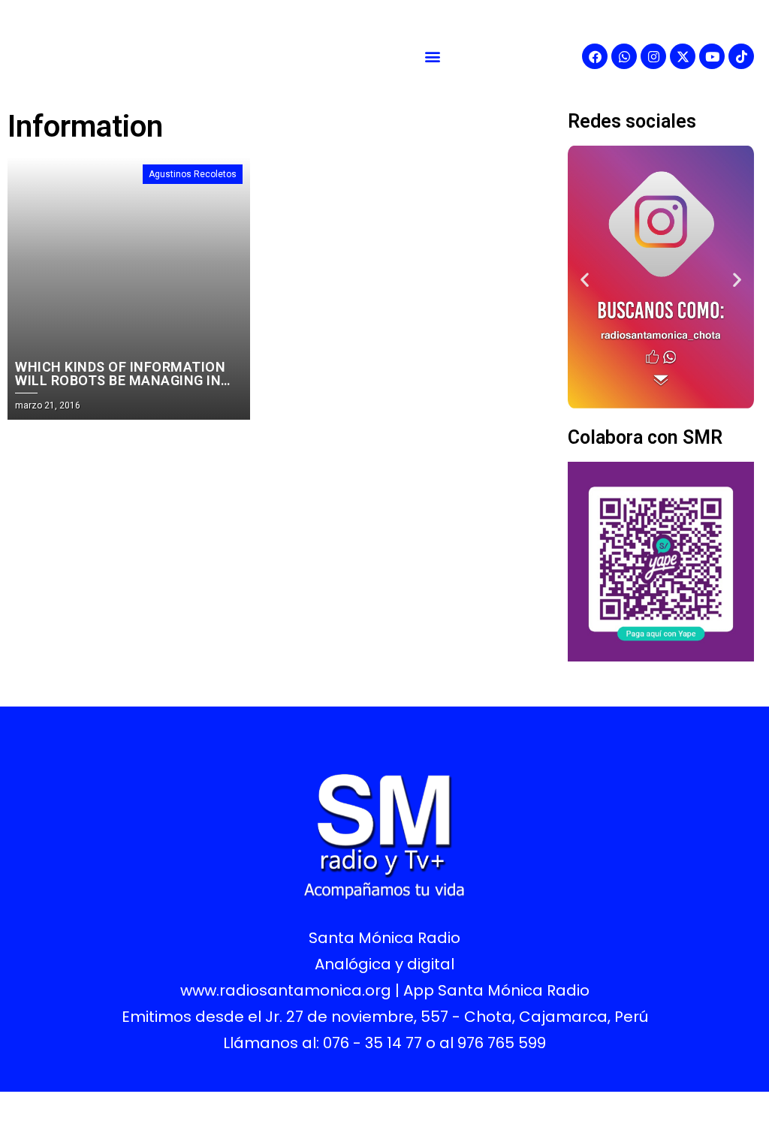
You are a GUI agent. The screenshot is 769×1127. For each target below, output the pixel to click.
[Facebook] (595, 56)
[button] (432, 56)
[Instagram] (653, 56)
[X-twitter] (682, 56)
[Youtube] (712, 56)
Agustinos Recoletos (193, 174)
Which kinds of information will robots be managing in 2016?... (120, 380)
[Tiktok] (741, 56)
